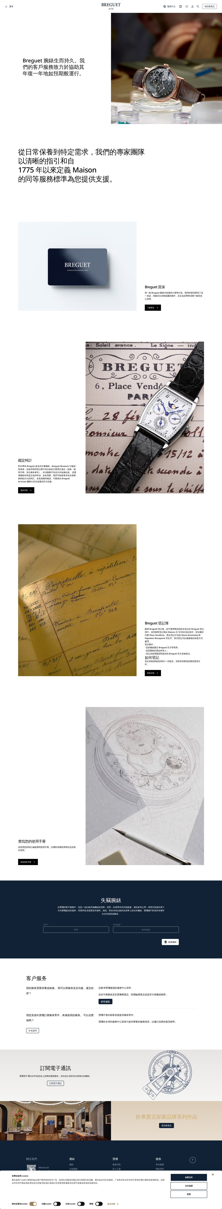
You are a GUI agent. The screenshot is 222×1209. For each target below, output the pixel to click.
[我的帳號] (192, 6)
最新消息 (117, 1164)
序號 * (45, 925)
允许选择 (189, 1186)
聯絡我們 (160, 1168)
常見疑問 (33, 1030)
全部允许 (189, 1177)
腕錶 (71, 1164)
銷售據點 (105, 1001)
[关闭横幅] (213, 1174)
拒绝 (189, 1194)
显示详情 (111, 1204)
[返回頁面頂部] (193, 1160)
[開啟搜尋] (198, 6)
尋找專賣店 (209, 6)
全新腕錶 (73, 1168)
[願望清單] (187, 6)
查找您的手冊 (25, 862)
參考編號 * (117, 925)
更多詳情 (24, 490)
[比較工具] (181, 6)
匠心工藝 (117, 1168)
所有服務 (160, 1164)
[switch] (57, 1204)
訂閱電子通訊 (55, 1083)
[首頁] (111, 6)
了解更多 (150, 307)
